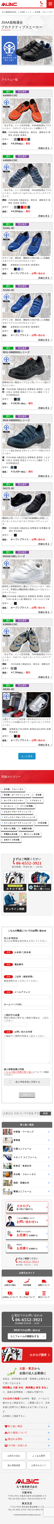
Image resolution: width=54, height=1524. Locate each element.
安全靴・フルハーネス (44, 12)
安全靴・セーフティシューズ (16, 795)
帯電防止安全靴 (11, 834)
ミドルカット (36, 800)
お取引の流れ (14, 1456)
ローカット (9, 806)
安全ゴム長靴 (10, 828)
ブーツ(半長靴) (26, 806)
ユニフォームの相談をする (24, 1336)
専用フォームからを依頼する (27, 1233)
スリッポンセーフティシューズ (17, 823)
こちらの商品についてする (27, 1220)
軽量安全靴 (27, 828)
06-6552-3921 (29, 863)
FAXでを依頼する (27, 1247)
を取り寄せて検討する (25, 1207)
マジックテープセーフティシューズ (19, 817)
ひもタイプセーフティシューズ (17, 812)
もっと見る (27, 756)
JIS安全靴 (42, 823)
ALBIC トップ (25, 12)
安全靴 (39, 795)
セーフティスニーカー (13, 800)
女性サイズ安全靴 (12, 840)
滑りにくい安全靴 (32, 834)
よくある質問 (38, 1456)
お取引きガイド (38, 1465)
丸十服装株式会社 (9, 12)
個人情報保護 (14, 1465)
